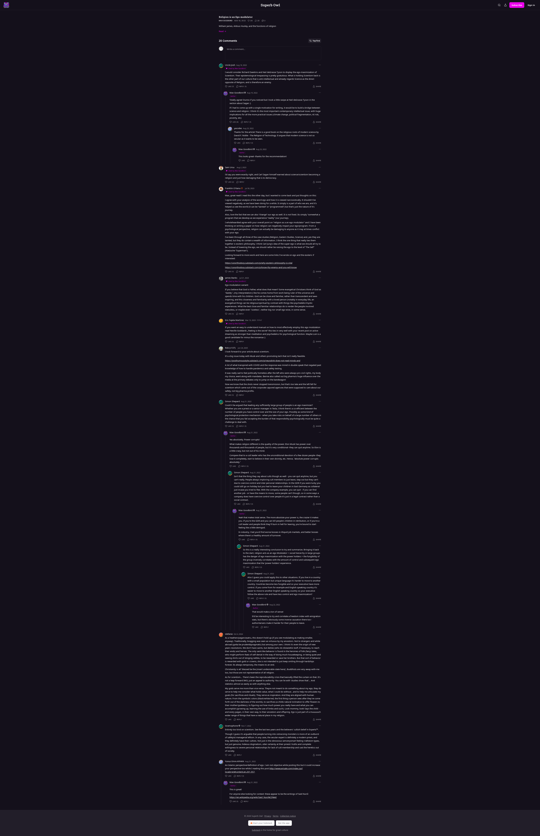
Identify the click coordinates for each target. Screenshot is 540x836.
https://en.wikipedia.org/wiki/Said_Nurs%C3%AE (253, 797)
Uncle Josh (230, 65)
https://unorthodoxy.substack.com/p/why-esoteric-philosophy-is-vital (258, 262)
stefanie (229, 633)
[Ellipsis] (320, 65)
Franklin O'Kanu (232, 188)
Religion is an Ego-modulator (236, 16)
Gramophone (231, 725)
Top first (316, 40)
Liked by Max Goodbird (237, 68)
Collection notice (288, 816)
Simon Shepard (232, 401)
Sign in (531, 5)
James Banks (231, 277)
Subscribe (517, 5)
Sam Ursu (229, 167)
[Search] (499, 5)
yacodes (238, 128)
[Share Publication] (505, 5)
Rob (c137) (230, 347)
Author (233, 96)
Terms (275, 816)
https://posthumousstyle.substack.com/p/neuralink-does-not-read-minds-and (262, 360)
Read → (222, 31)
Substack (256, 830)
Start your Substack (262, 823)
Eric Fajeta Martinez (234, 320)
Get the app (284, 823)
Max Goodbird (226, 21)
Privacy (267, 816)
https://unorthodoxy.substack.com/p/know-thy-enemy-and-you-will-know (261, 267)
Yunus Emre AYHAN (234, 761)
